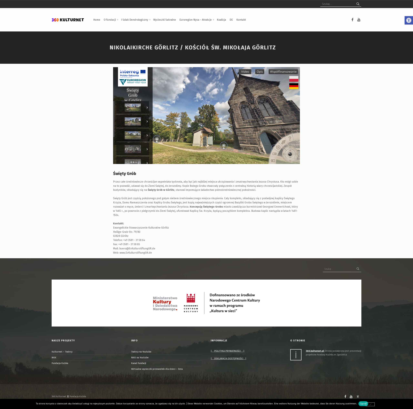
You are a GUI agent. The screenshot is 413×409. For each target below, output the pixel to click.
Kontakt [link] (241, 19)
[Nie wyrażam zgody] (370, 404)
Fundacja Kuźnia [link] (60, 363)
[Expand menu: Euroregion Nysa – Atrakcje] (213, 19)
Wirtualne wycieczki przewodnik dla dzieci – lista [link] (157, 369)
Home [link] (96, 19)
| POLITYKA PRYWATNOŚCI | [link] (227, 350)
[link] (409, 20)
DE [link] (231, 19)
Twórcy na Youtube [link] (141, 351)
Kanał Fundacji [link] (138, 363)
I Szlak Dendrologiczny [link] (134, 19)
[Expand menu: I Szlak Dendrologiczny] (150, 19)
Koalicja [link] (221, 19)
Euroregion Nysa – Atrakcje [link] (195, 19)
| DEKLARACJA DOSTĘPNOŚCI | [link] (228, 358)
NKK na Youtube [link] (140, 357)
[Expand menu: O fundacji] (117, 19)
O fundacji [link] (110, 19)
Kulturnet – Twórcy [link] (62, 351)
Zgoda (363, 403)
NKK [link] (54, 357)
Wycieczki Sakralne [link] (164, 19)
